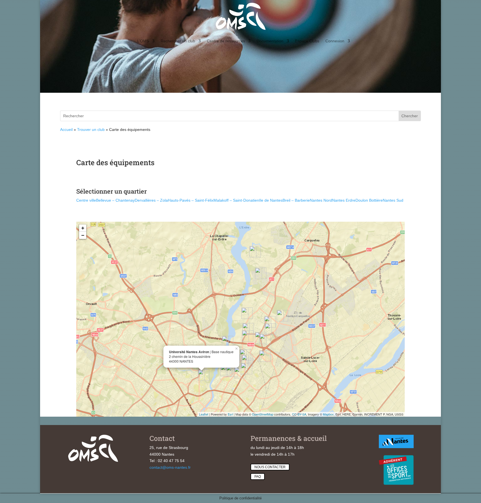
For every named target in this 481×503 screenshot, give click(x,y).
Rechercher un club (178, 41)
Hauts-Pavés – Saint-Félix (190, 200)
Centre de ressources (226, 41)
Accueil (66, 129)
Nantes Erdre (343, 200)
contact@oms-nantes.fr (170, 467)
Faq (257, 476)
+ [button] (82, 228)
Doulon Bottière (369, 200)
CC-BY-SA (299, 414)
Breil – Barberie (296, 200)
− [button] (82, 235)
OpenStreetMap (262, 414)
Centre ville (86, 200)
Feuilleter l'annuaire (411, 134)
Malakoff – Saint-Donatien (236, 200)
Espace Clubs (307, 41)
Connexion (334, 41)
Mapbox (328, 414)
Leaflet (203, 414)
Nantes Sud (393, 200)
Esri (230, 414)
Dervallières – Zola (151, 200)
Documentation (270, 41)
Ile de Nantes (271, 200)
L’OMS (143, 41)
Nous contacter (270, 467)
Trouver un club (91, 129)
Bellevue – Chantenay (115, 200)
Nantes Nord (321, 200)
